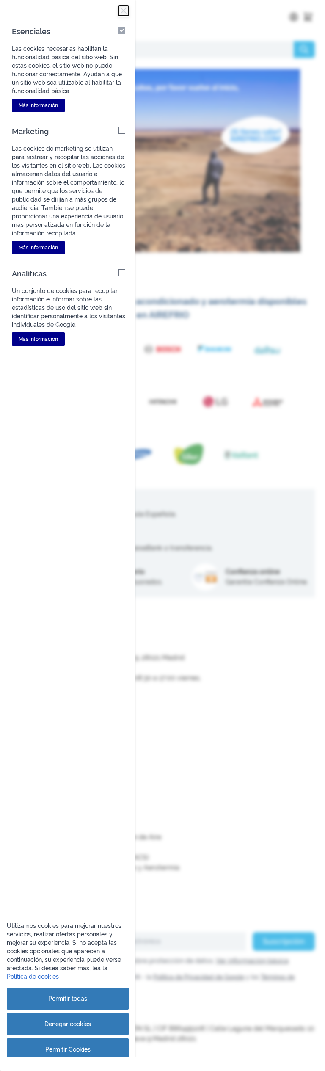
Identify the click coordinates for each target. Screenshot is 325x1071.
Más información (38, 105)
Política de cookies (33, 976)
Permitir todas (67, 998)
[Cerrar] (123, 11)
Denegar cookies (67, 1024)
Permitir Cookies (68, 1049)
